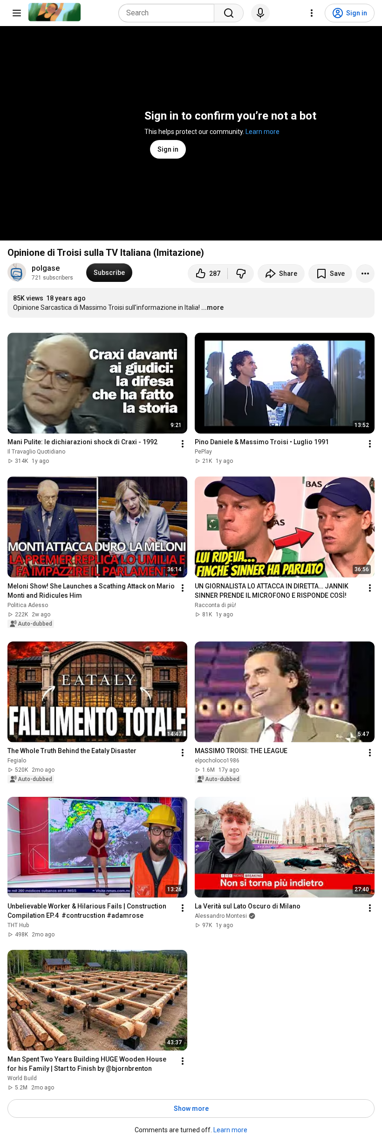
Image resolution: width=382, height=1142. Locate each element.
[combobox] (169, 13)
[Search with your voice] (260, 13)
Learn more (263, 131)
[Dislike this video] (241, 273)
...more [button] (212, 307)
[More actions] (365, 273)
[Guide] (16, 13)
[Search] (229, 13)
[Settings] (311, 13)
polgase (46, 268)
